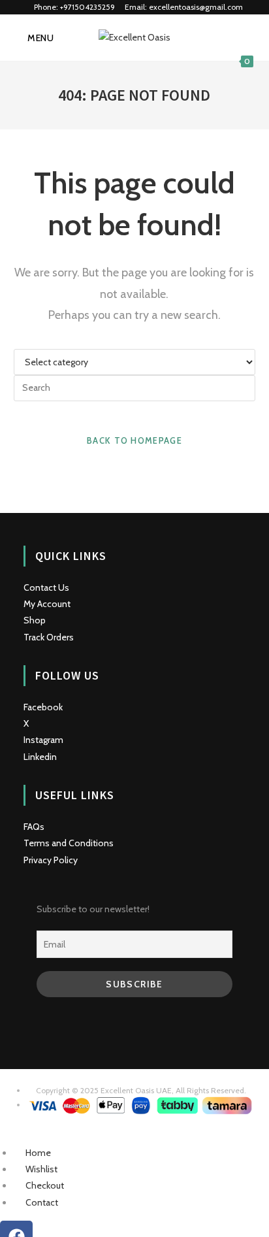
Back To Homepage (134, 440)
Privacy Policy (51, 860)
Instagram (43, 740)
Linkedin (40, 757)
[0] (244, 38)
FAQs (34, 827)
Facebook (43, 707)
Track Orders (49, 637)
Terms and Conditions (69, 843)
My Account (47, 604)
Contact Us (46, 587)
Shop (35, 620)
